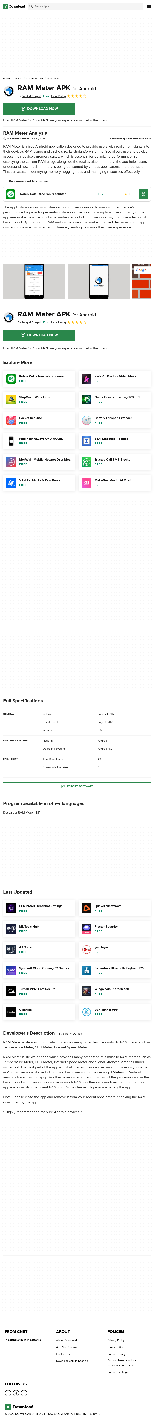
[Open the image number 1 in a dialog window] (99, 281)
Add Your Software (67, 1347)
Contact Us (63, 1354)
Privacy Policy (115, 1340)
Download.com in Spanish (72, 1361)
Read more (145, 138)
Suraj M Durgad (72, 1033)
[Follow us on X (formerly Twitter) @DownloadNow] (16, 1393)
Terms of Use (115, 1347)
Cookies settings (117, 1372)
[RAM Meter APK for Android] (8, 91)
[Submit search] (31, 6)
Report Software (80, 786)
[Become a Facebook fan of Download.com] (8, 1393)
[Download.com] (14, 6)
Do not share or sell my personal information (122, 1363)
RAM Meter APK (57, 88)
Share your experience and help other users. (77, 120)
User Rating (58, 96)
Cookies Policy (116, 1354)
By (29, 96)
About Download (66, 1340)
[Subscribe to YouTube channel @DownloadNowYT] (24, 1393)
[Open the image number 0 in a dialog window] (34, 281)
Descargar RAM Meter (18, 813)
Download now (42, 109)
